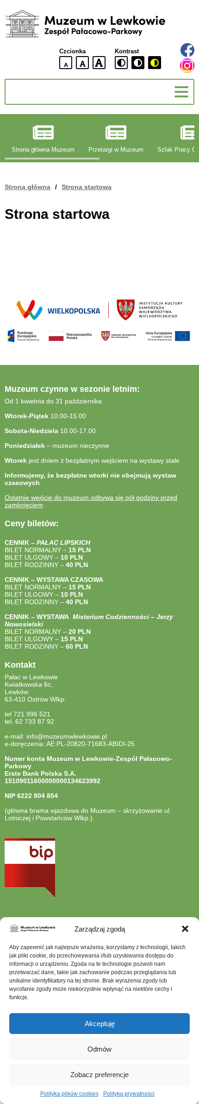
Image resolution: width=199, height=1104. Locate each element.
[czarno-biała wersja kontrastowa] (137, 62)
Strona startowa (87, 187)
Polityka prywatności (129, 1094)
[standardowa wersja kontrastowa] (121, 62)
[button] (185, 928)
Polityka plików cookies (69, 1094)
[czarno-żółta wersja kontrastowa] (154, 62)
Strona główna (27, 187)
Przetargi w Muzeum (115, 150)
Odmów (99, 1049)
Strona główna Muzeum (43, 150)
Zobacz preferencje (99, 1074)
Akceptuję (100, 1023)
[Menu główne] (181, 92)
